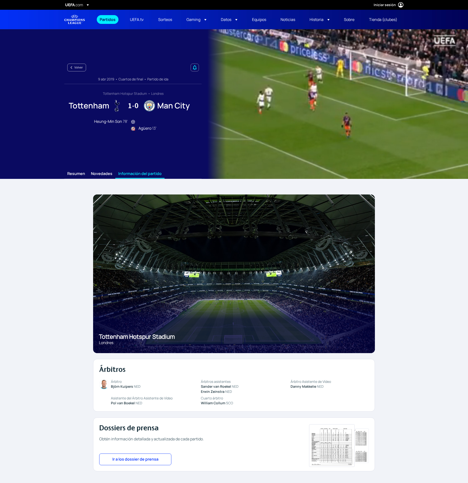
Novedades (101, 174)
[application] (335, 104)
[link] (108, 19)
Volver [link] (78, 67)
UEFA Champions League (74, 19)
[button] (196, 19)
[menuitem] (109, 19)
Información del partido (140, 174)
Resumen (76, 174)
